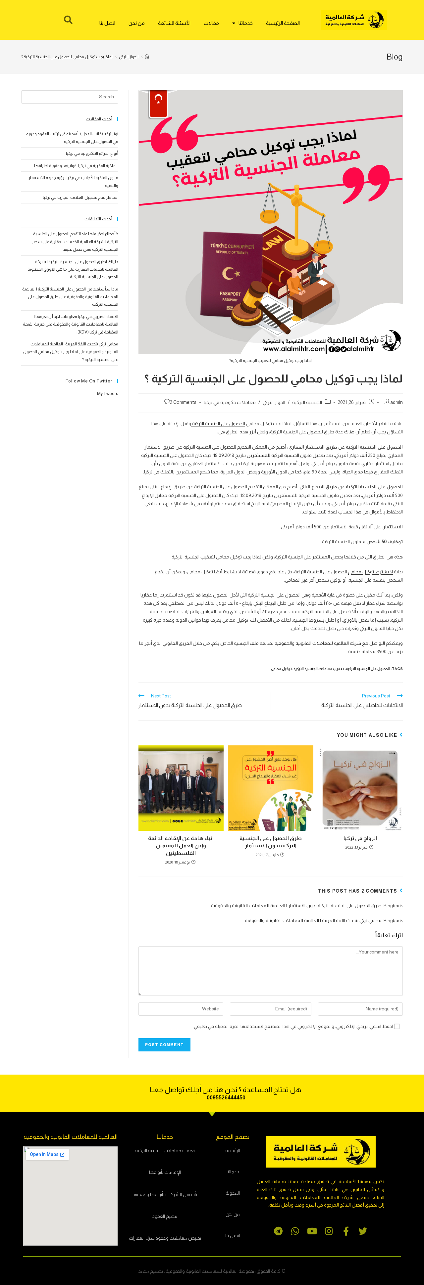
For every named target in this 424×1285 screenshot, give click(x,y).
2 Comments (183, 402)
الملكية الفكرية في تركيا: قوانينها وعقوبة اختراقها (76, 165)
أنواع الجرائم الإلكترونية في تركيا (91, 153)
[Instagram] (329, 1230)
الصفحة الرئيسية (283, 23)
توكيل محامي (281, 669)
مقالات (211, 23)
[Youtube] (312, 1230)
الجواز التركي (274, 402)
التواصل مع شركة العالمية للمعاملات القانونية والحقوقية (330, 643)
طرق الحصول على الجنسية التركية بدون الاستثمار (270, 841)
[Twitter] (362, 1230)
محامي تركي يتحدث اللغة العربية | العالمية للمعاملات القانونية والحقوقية (313, 920)
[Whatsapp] (295, 1230)
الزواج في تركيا (360, 838)
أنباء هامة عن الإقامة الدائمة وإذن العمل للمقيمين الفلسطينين (181, 845)
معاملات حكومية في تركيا (230, 402)
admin (396, 402)
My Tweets (107, 393)
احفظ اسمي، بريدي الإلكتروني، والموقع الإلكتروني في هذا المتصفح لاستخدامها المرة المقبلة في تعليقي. (293, 1026)
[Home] (147, 56)
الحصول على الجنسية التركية (368, 669)
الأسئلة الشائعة (174, 23)
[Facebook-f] (346, 1230)
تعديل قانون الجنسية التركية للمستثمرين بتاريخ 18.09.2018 (269, 455)
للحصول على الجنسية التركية (218, 423)
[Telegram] (278, 1230)
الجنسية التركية (307, 402)
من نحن (137, 23)
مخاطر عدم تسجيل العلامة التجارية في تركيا (80, 197)
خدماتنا (245, 23)
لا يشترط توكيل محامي (370, 571)
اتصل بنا (107, 23)
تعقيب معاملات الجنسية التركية (318, 669)
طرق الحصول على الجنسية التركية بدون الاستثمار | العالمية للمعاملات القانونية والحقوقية (296, 905)
